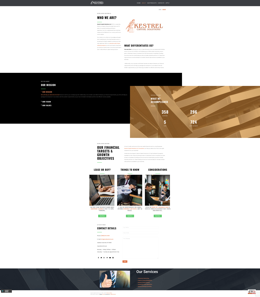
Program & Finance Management (145, 280)
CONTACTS (161, 3)
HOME (139, 3)
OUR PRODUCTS (152, 3)
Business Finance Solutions (144, 282)
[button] (84, 92)
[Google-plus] (104, 257)
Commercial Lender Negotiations (145, 284)
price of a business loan (160, 207)
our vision (46, 101)
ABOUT (144, 3)
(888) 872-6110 (105, 235)
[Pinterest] (113, 257)
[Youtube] (110, 257)
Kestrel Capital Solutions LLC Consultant (134, 148)
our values (46, 105)
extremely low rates (130, 209)
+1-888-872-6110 (113, 294)
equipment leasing (97, 209)
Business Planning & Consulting (144, 286)
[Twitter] (101, 257)
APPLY (167, 3)
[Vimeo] (107, 257)
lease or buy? (102, 169)
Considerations (157, 169)
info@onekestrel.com (107, 239)
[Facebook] (98, 257)
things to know (130, 169)
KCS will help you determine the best (50, 94)
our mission (47, 92)
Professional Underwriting (143, 278)
